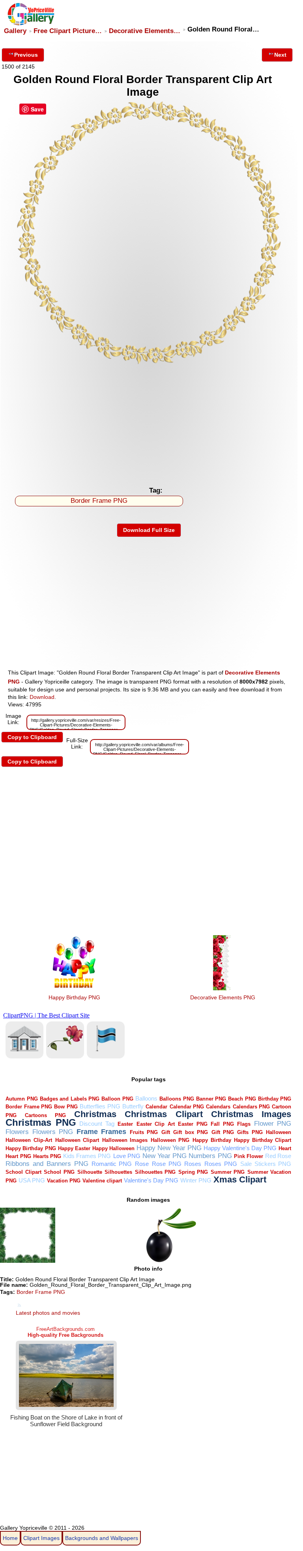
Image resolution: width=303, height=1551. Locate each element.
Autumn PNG (21, 1099)
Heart (285, 1148)
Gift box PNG (190, 1132)
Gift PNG (222, 1132)
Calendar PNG (187, 1107)
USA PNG (32, 1180)
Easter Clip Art (156, 1124)
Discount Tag (96, 1123)
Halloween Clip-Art (29, 1140)
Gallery (15, 31)
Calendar (156, 1107)
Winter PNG (195, 1180)
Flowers (17, 1132)
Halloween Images (125, 1140)
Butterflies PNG (100, 1106)
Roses (192, 1163)
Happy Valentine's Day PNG (240, 1148)
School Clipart (23, 1172)
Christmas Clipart (164, 1114)
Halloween (278, 1132)
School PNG (59, 1172)
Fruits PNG (144, 1132)
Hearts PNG (47, 1156)
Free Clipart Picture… (68, 31)
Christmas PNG (41, 1122)
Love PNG (126, 1156)
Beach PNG (242, 1099)
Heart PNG (18, 1156)
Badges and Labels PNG (69, 1099)
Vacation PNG (63, 1181)
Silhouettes (118, 1172)
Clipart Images (41, 1538)
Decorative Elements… (144, 31)
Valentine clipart (102, 1181)
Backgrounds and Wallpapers (101, 1538)
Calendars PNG (251, 1107)
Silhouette (89, 1172)
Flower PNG (273, 1123)
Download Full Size (149, 530)
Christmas (95, 1114)
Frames (113, 1131)
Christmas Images (251, 1114)
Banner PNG (211, 1099)
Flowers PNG (52, 1132)
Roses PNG (220, 1163)
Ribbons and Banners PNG (47, 1163)
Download (42, 697)
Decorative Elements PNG (222, 997)
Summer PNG (228, 1172)
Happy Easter (74, 1148)
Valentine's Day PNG (151, 1180)
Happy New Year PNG (169, 1148)
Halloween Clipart (77, 1140)
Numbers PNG (210, 1156)
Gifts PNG (249, 1132)
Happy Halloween (113, 1148)
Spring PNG (193, 1172)
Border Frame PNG (99, 500)
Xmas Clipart (239, 1179)
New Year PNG (164, 1156)
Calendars (218, 1107)
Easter (125, 1124)
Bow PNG (65, 1107)
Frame (87, 1131)
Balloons (146, 1098)
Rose (142, 1163)
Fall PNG (222, 1124)
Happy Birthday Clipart (262, 1140)
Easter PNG (193, 1124)
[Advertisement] (148, 424)
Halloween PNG (170, 1140)
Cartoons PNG (45, 1115)
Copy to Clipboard (32, 737)
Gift (165, 1132)
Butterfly (133, 1106)
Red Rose (278, 1156)
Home (10, 1538)
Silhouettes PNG (155, 1172)
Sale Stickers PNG (266, 1163)
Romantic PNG (112, 1163)
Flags (244, 1124)
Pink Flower (248, 1156)
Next (280, 55)
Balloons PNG (176, 1099)
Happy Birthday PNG (74, 997)
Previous (26, 55)
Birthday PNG (274, 1099)
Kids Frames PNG (87, 1156)
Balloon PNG (117, 1099)
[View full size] (148, 364)
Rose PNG (166, 1163)
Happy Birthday (212, 1140)
